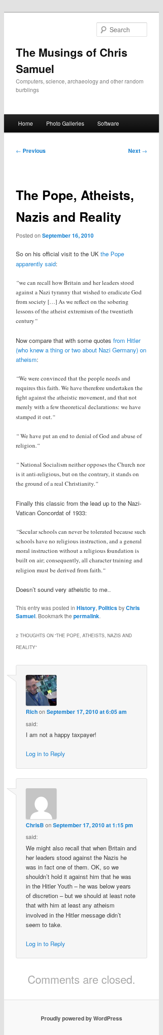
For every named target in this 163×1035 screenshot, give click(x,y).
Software (108, 123)
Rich (32, 712)
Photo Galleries (65, 123)
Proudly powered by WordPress (81, 1018)
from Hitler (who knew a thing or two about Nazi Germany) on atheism (81, 350)
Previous (31, 150)
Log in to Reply (45, 753)
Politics (107, 608)
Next (137, 150)
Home (25, 123)
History (86, 608)
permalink (86, 616)
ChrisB (35, 825)
